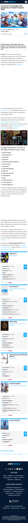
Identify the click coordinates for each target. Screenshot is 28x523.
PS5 (21, 324)
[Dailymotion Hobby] (17, 469)
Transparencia (7, 491)
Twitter (23, 229)
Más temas (18, 479)
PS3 (13, 358)
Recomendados (7, 477)
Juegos (2, 29)
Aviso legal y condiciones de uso (13, 487)
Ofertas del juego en (4, 282)
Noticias (2, 454)
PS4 (10, 288)
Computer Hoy (6, 508)
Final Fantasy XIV (15, 122)
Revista (21, 477)
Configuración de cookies (14, 495)
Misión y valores (10, 493)
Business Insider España (16, 506)
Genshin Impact (5, 122)
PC (18, 288)
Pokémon (15, 128)
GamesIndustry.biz (6, 110)
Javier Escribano (5, 31)
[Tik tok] (13, 469)
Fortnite (3, 239)
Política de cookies (19, 489)
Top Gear (23, 508)
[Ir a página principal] (9, 2)
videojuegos (19, 64)
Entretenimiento (19, 475)
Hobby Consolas (15, 508)
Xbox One (14, 288)
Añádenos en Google (7, 33)
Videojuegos (19, 454)
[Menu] (2, 2)
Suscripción (18, 493)
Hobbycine (11, 475)
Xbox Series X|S (8, 454)
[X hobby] (8, 469)
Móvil (16, 385)
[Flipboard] (19, 469)
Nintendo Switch (13, 255)
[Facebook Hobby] (6, 469)
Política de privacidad (8, 489)
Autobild (7, 506)
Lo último (15, 477)
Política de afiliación (18, 491)
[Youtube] (22, 469)
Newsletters (10, 479)
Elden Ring (15, 126)
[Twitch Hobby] (10, 469)
